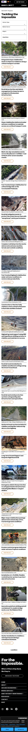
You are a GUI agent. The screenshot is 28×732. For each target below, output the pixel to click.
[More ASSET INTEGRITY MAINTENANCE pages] (23, 693)
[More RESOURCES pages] (9, 696)
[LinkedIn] (12, 709)
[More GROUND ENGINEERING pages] (17, 687)
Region (4, 31)
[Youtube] (16, 709)
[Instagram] (2, 709)
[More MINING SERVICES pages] (13, 690)
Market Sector (6, 26)
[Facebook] (7, 709)
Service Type (6, 22)
